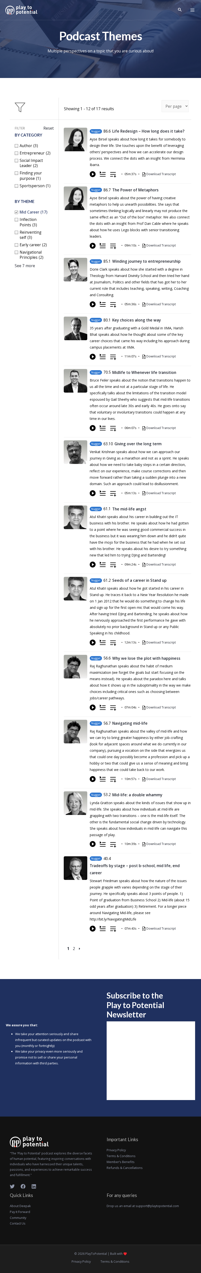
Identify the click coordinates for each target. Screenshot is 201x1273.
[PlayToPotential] (21, 10)
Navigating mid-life (130, 723)
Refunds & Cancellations (125, 1168)
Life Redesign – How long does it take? (148, 131)
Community (18, 1217)
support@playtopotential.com (157, 1206)
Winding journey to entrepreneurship (146, 261)
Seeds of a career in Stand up (139, 580)
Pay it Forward (20, 1212)
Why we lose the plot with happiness (146, 658)
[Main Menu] (192, 10)
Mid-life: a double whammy (137, 795)
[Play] (93, 174)
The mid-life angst (129, 509)
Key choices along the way (136, 320)
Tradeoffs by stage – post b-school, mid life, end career (135, 869)
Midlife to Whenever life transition (144, 372)
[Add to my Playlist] (113, 175)
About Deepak (20, 1206)
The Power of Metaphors (135, 190)
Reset (48, 128)
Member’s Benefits (121, 1162)
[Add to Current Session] (103, 174)
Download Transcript (161, 174)
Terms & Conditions (121, 1156)
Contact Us (17, 1223)
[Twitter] (12, 1186)
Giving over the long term (138, 443)
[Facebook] (23, 1186)
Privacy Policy (116, 1150)
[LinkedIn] (33, 1186)
